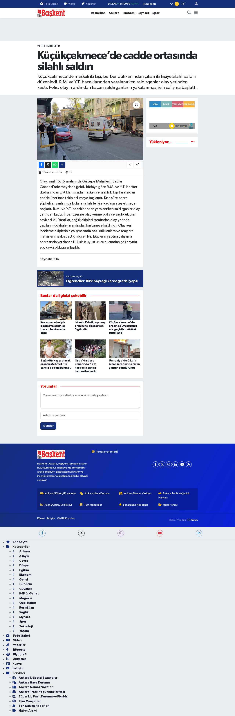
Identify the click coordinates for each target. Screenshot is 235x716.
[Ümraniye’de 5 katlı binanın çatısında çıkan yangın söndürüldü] (124, 348)
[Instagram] (169, 464)
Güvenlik (25, 588)
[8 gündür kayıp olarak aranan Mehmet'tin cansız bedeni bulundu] (56, 348)
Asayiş (24, 556)
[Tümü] (193, 142)
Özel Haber (27, 602)
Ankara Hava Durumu (97, 493)
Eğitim (24, 570)
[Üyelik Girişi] (195, 4)
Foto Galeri (51, 3)
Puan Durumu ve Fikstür (58, 504)
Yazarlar (91, 3)
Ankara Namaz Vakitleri (137, 493)
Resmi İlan (98, 13)
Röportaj (19, 649)
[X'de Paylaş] (48, 165)
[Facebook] (156, 464)
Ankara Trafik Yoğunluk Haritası (174, 495)
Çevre (23, 560)
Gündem (25, 584)
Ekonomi (128, 13)
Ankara (114, 13)
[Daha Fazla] (62, 165)
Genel (23, 579)
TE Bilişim (192, 520)
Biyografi (19, 654)
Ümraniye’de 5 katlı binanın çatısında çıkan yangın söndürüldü (124, 364)
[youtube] (160, 533)
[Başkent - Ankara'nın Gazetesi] (51, 13)
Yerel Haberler (48, 46)
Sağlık (23, 612)
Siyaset (143, 13)
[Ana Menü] (196, 13)
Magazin (25, 598)
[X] (162, 464)
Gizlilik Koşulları (66, 518)
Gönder (48, 425)
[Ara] (189, 13)
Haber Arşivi (170, 504)
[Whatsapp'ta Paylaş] (55, 165)
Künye (41, 518)
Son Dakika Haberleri (135, 504)
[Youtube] (182, 464)
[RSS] (189, 464)
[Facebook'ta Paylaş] (41, 165)
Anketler (19, 659)
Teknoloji (26, 626)
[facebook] (42, 533)
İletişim (51, 518)
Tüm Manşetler (93, 504)
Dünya (24, 565)
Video (71, 3)
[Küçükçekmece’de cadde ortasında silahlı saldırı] (90, 129)
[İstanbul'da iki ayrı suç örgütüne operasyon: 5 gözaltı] (90, 310)
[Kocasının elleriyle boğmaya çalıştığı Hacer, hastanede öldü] (56, 310)
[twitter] (81, 533)
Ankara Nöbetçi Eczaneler (60, 493)
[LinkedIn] (175, 464)
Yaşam (24, 630)
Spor (156, 13)
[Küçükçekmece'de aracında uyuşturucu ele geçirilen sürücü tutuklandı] (124, 310)
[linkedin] (199, 533)
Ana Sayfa (19, 542)
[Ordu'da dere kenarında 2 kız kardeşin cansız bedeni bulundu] (90, 348)
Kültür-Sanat (29, 593)
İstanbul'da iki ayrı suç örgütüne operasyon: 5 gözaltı (90, 326)
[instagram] (121, 533)
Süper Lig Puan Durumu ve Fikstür (43, 696)
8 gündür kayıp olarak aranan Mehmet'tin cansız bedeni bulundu (55, 364)
